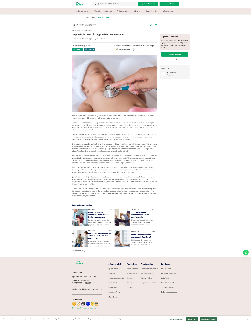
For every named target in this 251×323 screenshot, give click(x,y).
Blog (93, 17)
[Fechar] (248, 319)
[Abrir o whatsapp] (246, 252)
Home (87, 17)
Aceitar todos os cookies (208, 319)
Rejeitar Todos (192, 319)
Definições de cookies (169, 292)
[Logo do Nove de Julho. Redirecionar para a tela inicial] (80, 3)
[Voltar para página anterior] (75, 18)
